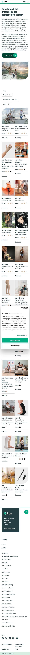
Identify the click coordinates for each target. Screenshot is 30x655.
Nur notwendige (15, 345)
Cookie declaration (7, 644)
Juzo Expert (5, 581)
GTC (16, 649)
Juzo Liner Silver (6, 604)
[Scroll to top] (26, 512)
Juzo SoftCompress (7, 623)
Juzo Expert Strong (7, 585)
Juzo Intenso (5, 575)
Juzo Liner (5, 620)
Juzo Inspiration (6, 559)
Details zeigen (21, 335)
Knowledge (5, 553)
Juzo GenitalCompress (8, 594)
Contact (4, 545)
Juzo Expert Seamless (8, 607)
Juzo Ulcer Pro (6, 597)
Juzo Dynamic (6, 572)
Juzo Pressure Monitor (8, 626)
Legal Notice (5, 649)
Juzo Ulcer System (7, 600)
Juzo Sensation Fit (7, 591)
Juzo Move (5, 569)
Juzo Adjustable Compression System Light (14, 616)
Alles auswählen (15, 340)
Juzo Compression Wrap (9, 613)
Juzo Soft (4, 562)
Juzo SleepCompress (8, 610)
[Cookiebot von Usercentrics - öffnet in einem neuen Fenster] (21, 308)
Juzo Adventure (6, 566)
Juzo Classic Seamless (8, 588)
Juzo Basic (5, 578)
